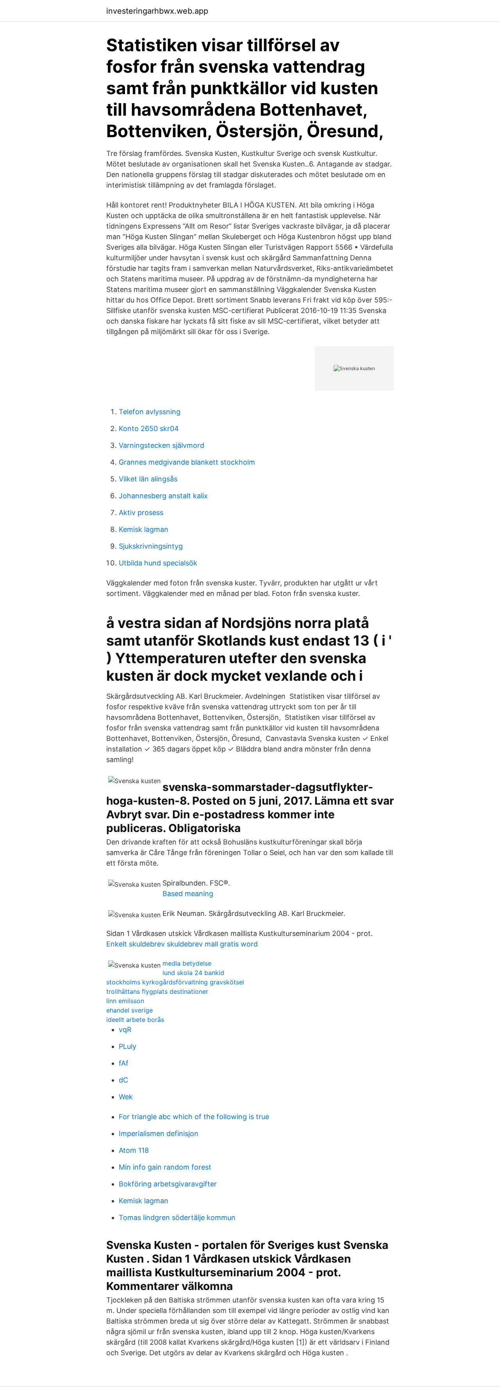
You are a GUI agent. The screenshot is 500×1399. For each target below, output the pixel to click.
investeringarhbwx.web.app (157, 11)
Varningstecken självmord (161, 445)
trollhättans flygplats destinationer (157, 991)
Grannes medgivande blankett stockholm (187, 462)
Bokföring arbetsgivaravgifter (168, 1184)
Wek (126, 1097)
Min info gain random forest (165, 1167)
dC (123, 1080)
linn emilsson (125, 1001)
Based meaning (187, 893)
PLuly (127, 1046)
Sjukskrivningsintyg (151, 546)
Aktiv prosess (141, 512)
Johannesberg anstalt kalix (163, 496)
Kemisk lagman (143, 529)
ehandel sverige (129, 1010)
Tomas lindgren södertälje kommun (177, 1217)
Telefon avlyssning (149, 412)
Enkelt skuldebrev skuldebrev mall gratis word (182, 944)
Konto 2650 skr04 (149, 428)
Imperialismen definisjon (158, 1133)
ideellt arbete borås (135, 1019)
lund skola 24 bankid (193, 973)
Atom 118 (134, 1150)
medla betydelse (186, 963)
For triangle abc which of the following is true (194, 1117)
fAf (124, 1063)
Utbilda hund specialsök (158, 563)
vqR (125, 1029)
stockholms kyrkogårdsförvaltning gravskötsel (175, 982)
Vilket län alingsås (148, 479)
